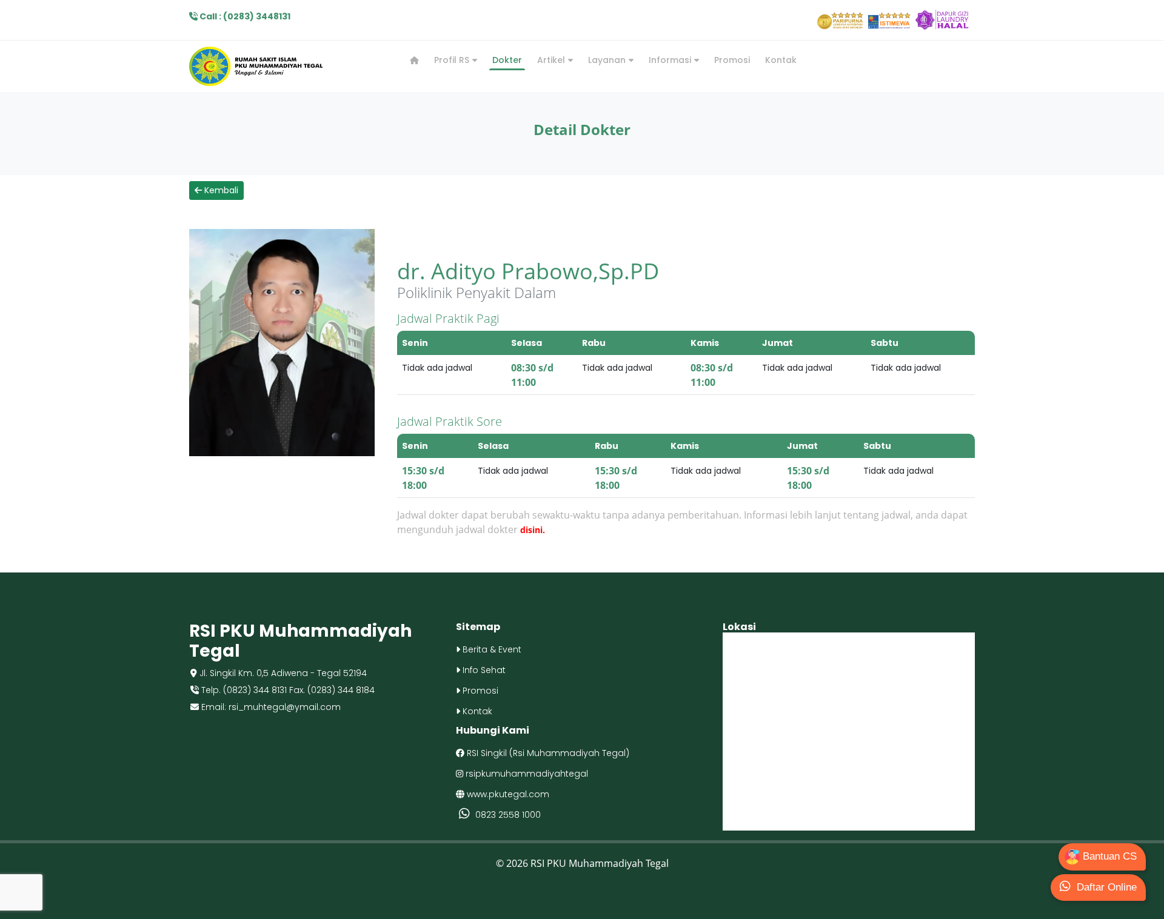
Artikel (552, 60)
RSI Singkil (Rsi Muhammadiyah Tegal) (546, 753)
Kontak (781, 60)
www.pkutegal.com (506, 794)
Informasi (671, 60)
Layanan (608, 60)
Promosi (732, 60)
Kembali (220, 190)
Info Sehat (483, 670)
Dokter (507, 60)
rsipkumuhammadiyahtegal (525, 774)
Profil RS (453, 60)
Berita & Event (490, 649)
